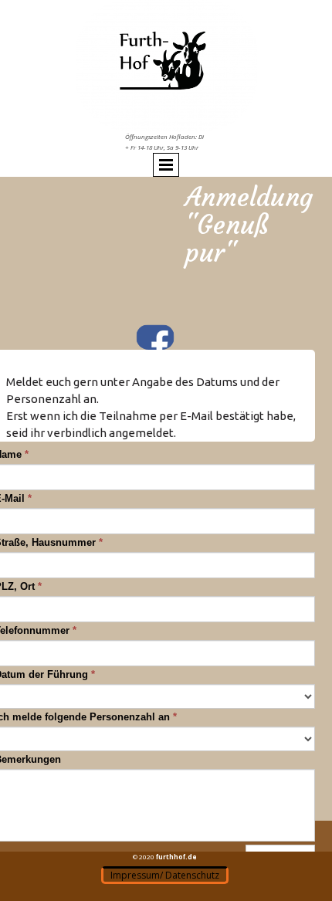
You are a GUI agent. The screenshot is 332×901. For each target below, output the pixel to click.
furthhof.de (176, 856)
